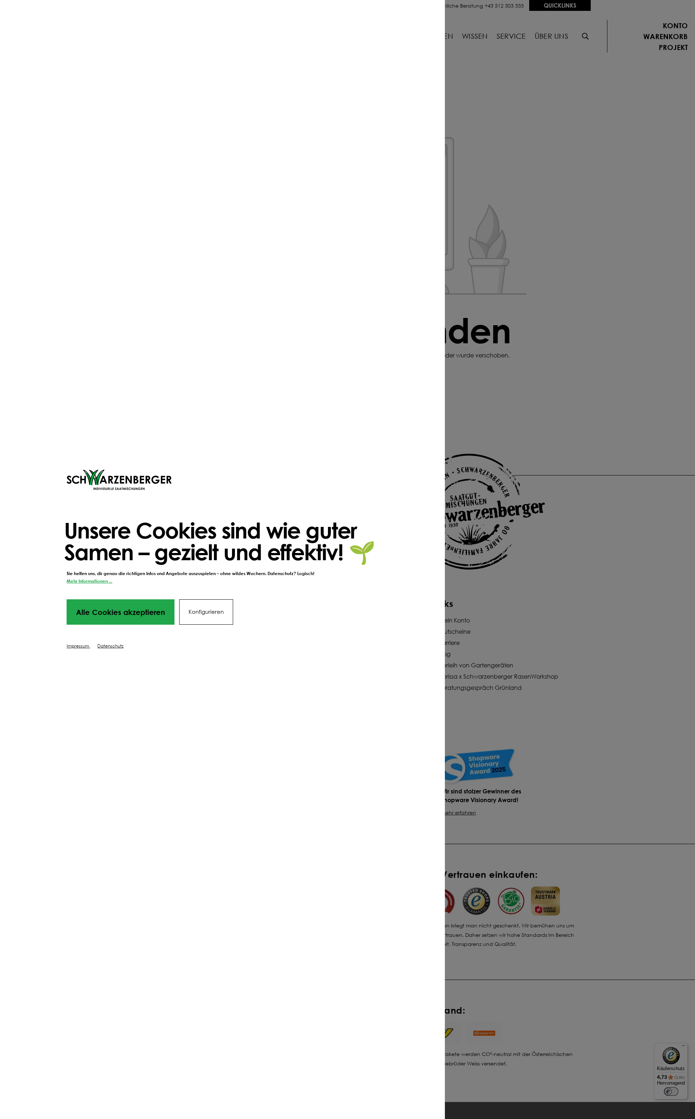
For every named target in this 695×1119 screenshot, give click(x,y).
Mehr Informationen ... (89, 581)
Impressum (78, 646)
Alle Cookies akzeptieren (120, 612)
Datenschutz (110, 646)
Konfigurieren (206, 612)
